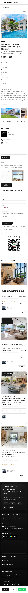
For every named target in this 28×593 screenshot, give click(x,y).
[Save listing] (25, 265)
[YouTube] (5, 533)
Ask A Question (5, 157)
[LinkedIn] (3, 533)
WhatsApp (21, 589)
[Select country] (4, 207)
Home (2, 7)
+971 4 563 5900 (7, 524)
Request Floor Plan (20, 121)
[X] (10, 533)
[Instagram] (8, 533)
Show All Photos (7, 121)
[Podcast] (13, 533)
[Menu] (2, 2)
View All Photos (20, 35)
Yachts (11, 507)
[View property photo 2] (10, 113)
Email (3, 199)
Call (13, 589)
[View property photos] (14, 26)
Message (4, 211)
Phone (3, 205)
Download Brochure (6, 185)
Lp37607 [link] (7, 7)
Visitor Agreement (21, 232)
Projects (13, 504)
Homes (6, 504)
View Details (21, 312)
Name (3, 194)
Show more (4, 104)
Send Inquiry (7, 223)
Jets (5, 507)
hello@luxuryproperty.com (10, 526)
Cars (19, 504)
